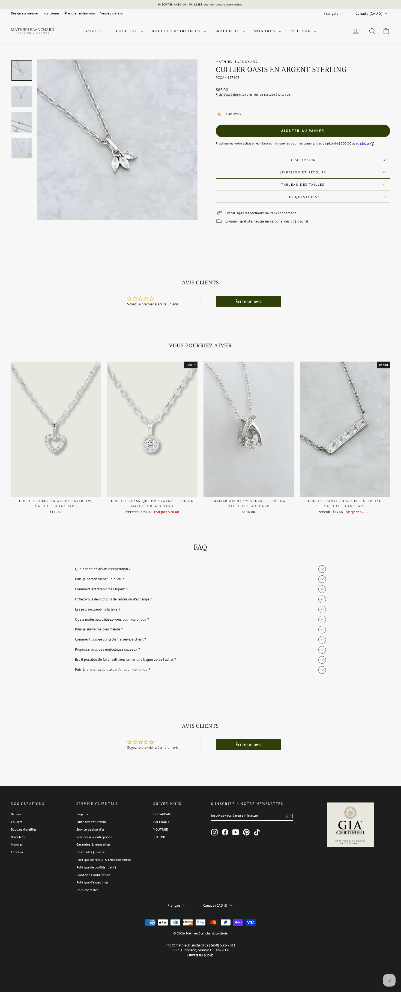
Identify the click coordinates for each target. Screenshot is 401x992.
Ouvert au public (200, 955)
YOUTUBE (160, 829)
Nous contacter (87, 890)
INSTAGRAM (161, 814)
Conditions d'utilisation (93, 875)
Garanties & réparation (93, 844)
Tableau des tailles (303, 184)
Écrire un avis (248, 301)
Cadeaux (301, 30)
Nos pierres (51, 13)
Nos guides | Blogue (90, 852)
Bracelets (227, 30)
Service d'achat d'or (90, 829)
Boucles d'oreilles (177, 30)
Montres (265, 30)
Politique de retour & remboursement (103, 860)
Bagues (94, 30)
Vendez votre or (111, 13)
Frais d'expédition (228, 95)
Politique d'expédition (92, 882)
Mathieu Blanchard (237, 61)
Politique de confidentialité (96, 867)
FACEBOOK (161, 822)
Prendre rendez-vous (80, 13)
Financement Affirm (91, 822)
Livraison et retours (303, 172)
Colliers (127, 30)
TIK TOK (159, 837)
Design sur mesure (24, 13)
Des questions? (303, 197)
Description (303, 160)
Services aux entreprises (94, 837)
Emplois (82, 814)
